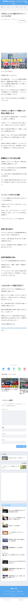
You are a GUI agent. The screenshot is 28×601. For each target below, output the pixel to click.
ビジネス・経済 (12, 374)
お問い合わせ (20, 591)
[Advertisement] (14, 37)
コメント (5, 409)
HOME (14, 589)
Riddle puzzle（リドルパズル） (14, 2)
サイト (3, 440)
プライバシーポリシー (10, 591)
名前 (3, 427)
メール (3, 433)
